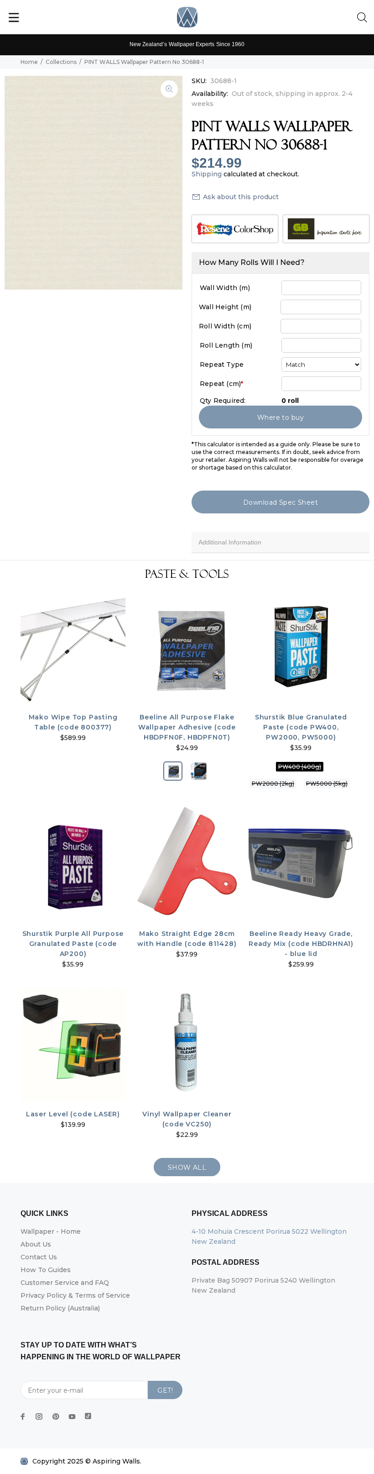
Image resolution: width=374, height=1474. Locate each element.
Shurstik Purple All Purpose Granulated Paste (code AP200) (73, 944)
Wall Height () (225, 307)
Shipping (207, 174)
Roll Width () (225, 326)
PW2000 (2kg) (273, 783)
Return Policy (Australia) (60, 1308)
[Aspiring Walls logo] (187, 17)
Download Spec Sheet (280, 502)
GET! (165, 1390)
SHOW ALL (187, 1167)
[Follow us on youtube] (72, 1416)
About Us (36, 1244)
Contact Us (39, 1257)
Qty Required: (223, 400)
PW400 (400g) (299, 766)
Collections (61, 61)
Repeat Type (222, 364)
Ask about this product (241, 197)
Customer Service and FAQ (65, 1283)
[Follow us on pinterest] (56, 1416)
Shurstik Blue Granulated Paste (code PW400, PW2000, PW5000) (301, 727)
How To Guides (46, 1270)
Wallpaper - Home (51, 1231)
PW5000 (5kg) (327, 783)
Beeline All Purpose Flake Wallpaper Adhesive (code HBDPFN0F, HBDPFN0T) (187, 727)
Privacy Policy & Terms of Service (75, 1295)
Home (29, 61)
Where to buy (280, 417)
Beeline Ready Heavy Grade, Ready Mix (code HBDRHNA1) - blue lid (301, 944)
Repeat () (221, 383)
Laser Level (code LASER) (73, 1114)
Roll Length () (226, 345)
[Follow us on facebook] (23, 1416)
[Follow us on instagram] (39, 1416)
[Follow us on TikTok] (88, 1414)
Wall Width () (225, 287)
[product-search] (364, 18)
